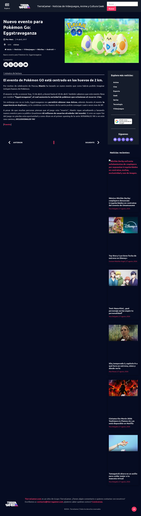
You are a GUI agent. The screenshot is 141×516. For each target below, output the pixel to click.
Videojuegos (29, 49)
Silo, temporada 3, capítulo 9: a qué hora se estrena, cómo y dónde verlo (123, 365)
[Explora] (7, 5)
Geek (115, 95)
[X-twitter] (119, 139)
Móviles (40, 49)
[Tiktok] (127, 139)
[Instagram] (123, 139)
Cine (115, 87)
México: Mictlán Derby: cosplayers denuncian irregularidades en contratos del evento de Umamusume (122, 201)
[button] (5, 64)
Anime (116, 82)
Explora (7, 8)
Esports (116, 91)
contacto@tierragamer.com (50, 501)
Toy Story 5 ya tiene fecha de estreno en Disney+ (122, 256)
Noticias (17, 49)
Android (50, 49)
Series (115, 100)
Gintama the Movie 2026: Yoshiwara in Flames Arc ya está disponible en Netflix (121, 420)
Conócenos (97, 501)
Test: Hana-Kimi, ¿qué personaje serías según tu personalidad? (121, 310)
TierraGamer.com (33, 498)
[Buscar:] (122, 4)
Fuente (7, 124)
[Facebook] (115, 139)
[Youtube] (131, 139)
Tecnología (117, 104)
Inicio (9, 49)
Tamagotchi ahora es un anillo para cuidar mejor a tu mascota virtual (123, 476)
